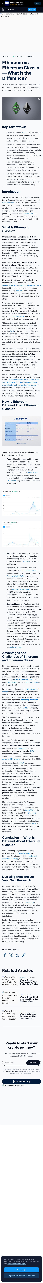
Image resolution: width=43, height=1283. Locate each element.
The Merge (28, 213)
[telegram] (17, 955)
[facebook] (5, 955)
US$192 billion (8, 203)
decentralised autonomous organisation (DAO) (21, 285)
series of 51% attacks (11, 759)
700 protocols (32, 682)
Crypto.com (29, 902)
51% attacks (21, 748)
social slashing (15, 647)
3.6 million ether (18, 316)
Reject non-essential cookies (21, 1276)
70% (12, 331)
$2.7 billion (11, 481)
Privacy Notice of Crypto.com (14, 1071)
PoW (32, 751)
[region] (21, 1269)
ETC (24, 133)
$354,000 (29, 810)
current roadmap (23, 853)
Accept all (21, 1270)
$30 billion (12, 682)
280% (34, 824)
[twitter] (11, 955)
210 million (25, 561)
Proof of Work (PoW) (15, 576)
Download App (23, 1081)
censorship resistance (31, 570)
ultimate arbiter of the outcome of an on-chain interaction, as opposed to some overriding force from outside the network (20, 382)
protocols (32, 813)
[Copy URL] (23, 955)
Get (37, 3)
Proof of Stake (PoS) (21, 589)
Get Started (33, 1063)
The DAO (19, 291)
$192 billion (32, 472)
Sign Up (32, 9)
